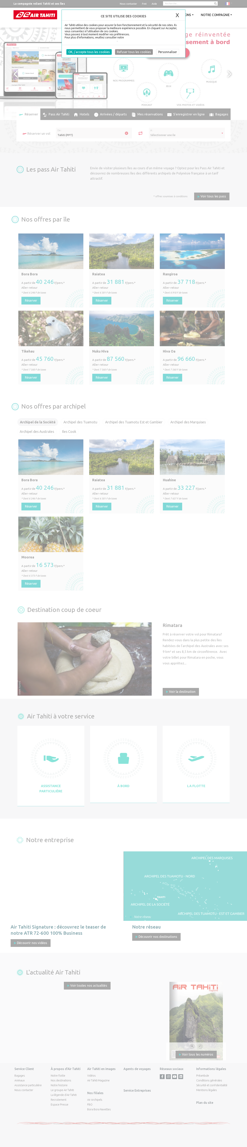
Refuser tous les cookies (134, 52)
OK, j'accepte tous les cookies (89, 52)
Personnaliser (167, 52)
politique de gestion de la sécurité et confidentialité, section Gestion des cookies (116, 39)
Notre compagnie (215, 15)
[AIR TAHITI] (35, 14)
